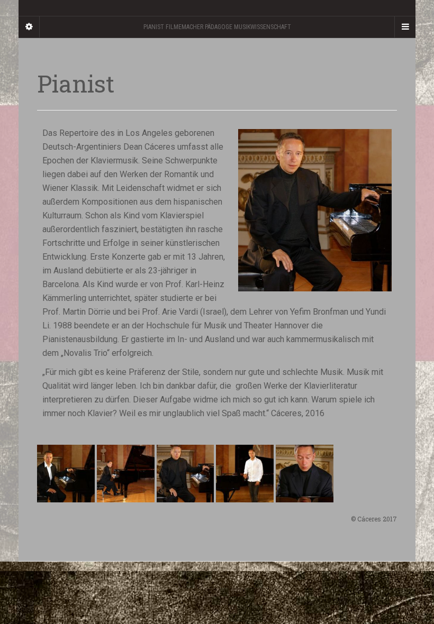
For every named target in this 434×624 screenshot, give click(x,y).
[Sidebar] (29, 27)
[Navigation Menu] (404, 27)
